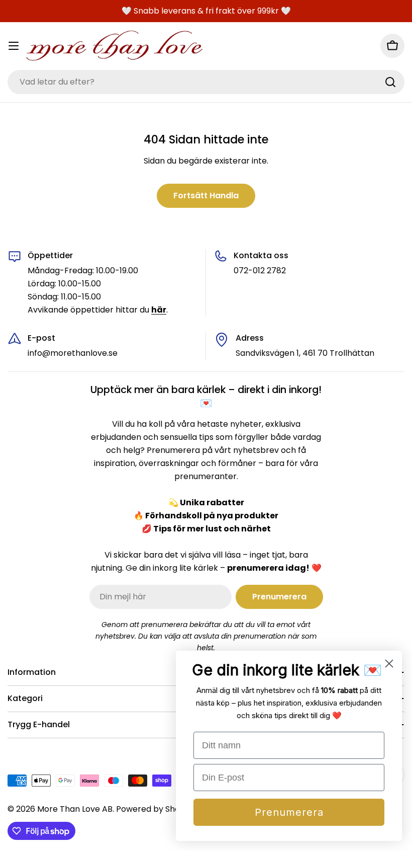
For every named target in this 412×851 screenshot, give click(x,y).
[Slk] (390, 82)
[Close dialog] (389, 663)
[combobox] (206, 82)
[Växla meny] (14, 46)
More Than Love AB (75, 809)
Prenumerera (289, 812)
